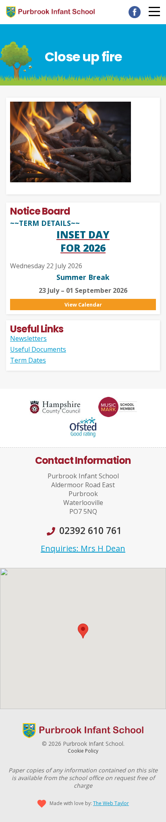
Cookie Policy (83, 750)
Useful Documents (38, 349)
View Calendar (83, 304)
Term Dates (28, 360)
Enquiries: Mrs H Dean (83, 548)
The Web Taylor (111, 803)
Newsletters (28, 338)
